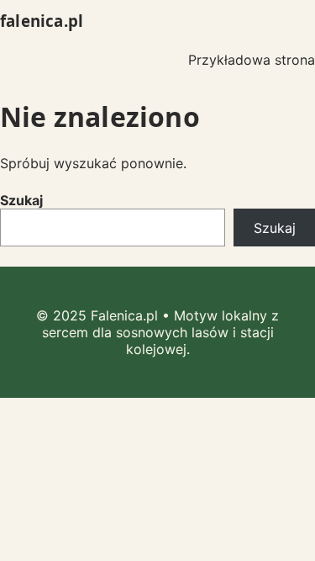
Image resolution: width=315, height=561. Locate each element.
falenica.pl (41, 20)
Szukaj (21, 200)
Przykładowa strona (251, 59)
